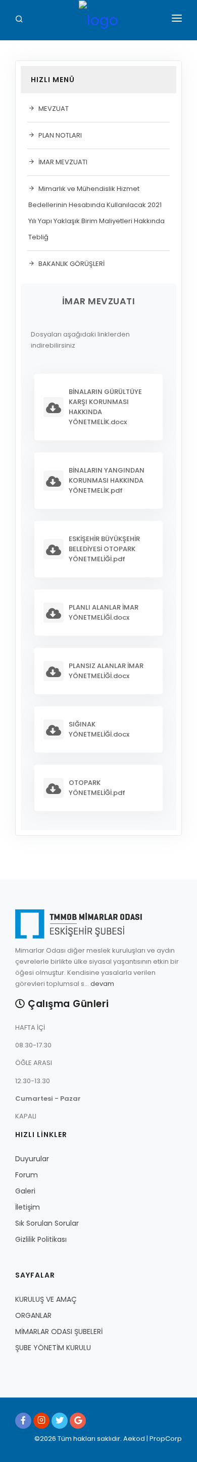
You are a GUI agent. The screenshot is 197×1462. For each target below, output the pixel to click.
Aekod (133, 1438)
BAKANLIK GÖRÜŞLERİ (71, 264)
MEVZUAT (53, 108)
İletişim (27, 1207)
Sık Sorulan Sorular (47, 1223)
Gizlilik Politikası (41, 1239)
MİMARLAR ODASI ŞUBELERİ (59, 1331)
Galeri (25, 1191)
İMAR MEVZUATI (62, 162)
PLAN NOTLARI (60, 135)
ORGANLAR (33, 1315)
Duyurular (32, 1159)
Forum (26, 1175)
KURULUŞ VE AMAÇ (46, 1299)
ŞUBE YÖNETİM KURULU (53, 1348)
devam (102, 983)
